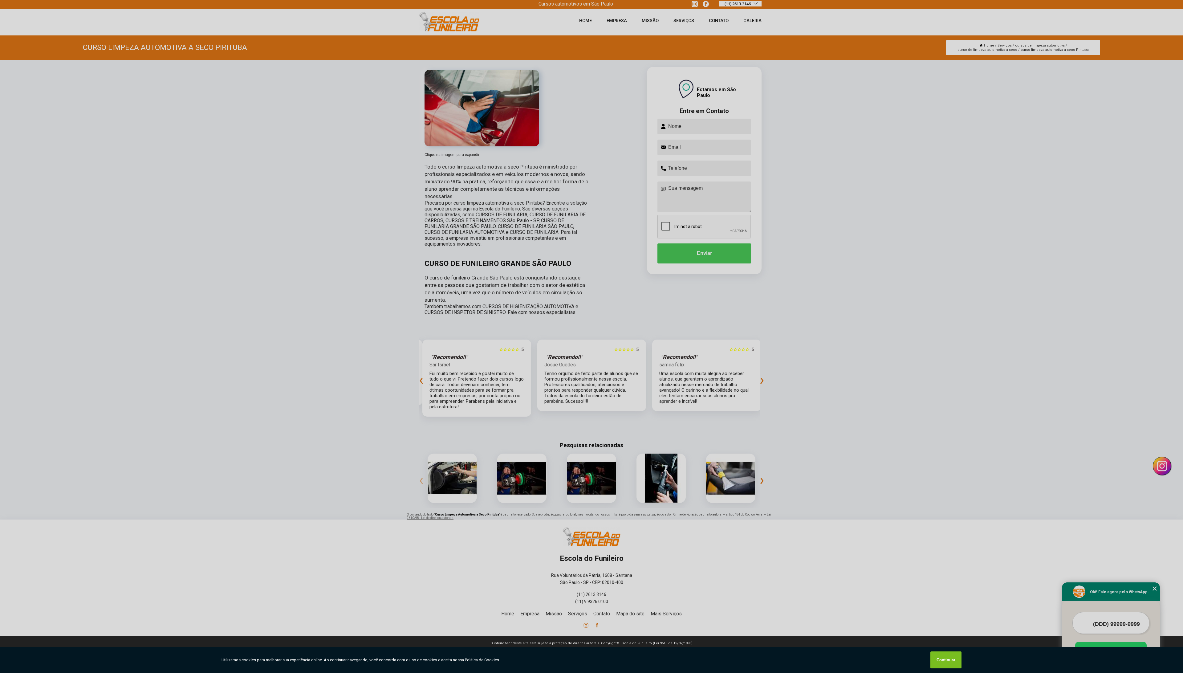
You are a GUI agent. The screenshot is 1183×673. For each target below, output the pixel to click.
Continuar (946, 660)
